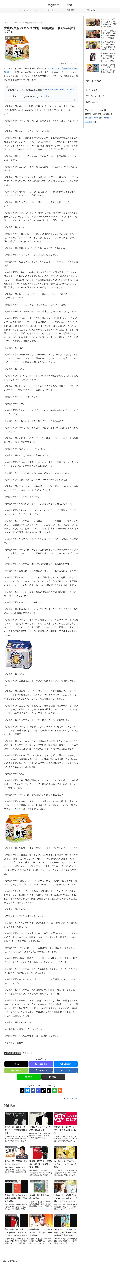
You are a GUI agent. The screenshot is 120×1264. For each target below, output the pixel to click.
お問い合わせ (92, 102)
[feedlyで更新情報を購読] (54, 1090)
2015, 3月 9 (44, 96)
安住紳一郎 (28, 1053)
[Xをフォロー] (22, 1090)
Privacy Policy (91, 118)
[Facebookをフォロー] (33, 1090)
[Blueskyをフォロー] (27, 1090)
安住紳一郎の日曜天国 (14, 1053)
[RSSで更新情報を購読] (60, 1090)
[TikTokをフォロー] (43, 1090)
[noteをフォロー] (49, 1090)
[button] (53, 1077)
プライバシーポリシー (96, 96)
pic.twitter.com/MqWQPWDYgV (59, 90)
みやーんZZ (91, 90)
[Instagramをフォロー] (38, 1090)
